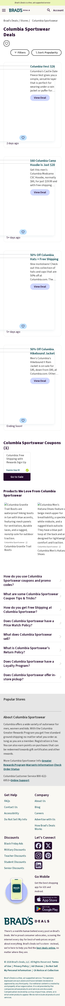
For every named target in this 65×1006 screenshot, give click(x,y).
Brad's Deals (10, 21)
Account (58, 10)
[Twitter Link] (48, 845)
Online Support (20, 780)
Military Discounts (15, 849)
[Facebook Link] (38, 845)
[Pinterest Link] (48, 855)
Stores (24, 21)
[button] (32, 581)
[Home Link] (19, 10)
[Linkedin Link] (38, 865)
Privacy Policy (21, 966)
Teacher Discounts (15, 856)
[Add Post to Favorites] (23, 326)
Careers (39, 813)
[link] (19, 533)
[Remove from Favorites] (23, 137)
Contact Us (11, 807)
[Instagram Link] (38, 855)
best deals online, (46, 948)
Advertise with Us (45, 819)
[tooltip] (6, 43)
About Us (40, 801)
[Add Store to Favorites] (6, 43)
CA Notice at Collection (46, 970)
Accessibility (11, 813)
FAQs (7, 801)
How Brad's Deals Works (45, 827)
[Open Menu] (4, 10)
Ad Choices (37, 966)
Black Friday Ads (13, 843)
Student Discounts (15, 862)
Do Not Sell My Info (15, 819)
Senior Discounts (14, 868)
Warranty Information (39, 765)
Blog (37, 807)
